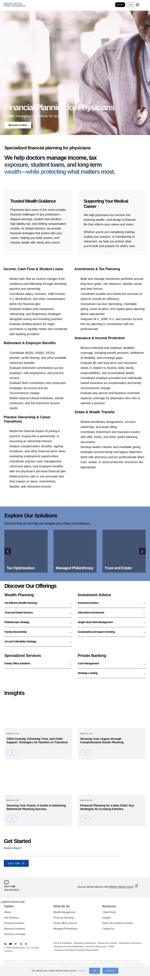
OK (94, 970)
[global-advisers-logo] (15, 3)
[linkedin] (5, 944)
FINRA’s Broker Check (121, 887)
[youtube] (10, 944)
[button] (7, 551)
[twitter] (21, 944)
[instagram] (26, 944)
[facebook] (16, 944)
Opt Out (110, 970)
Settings (82, 971)
